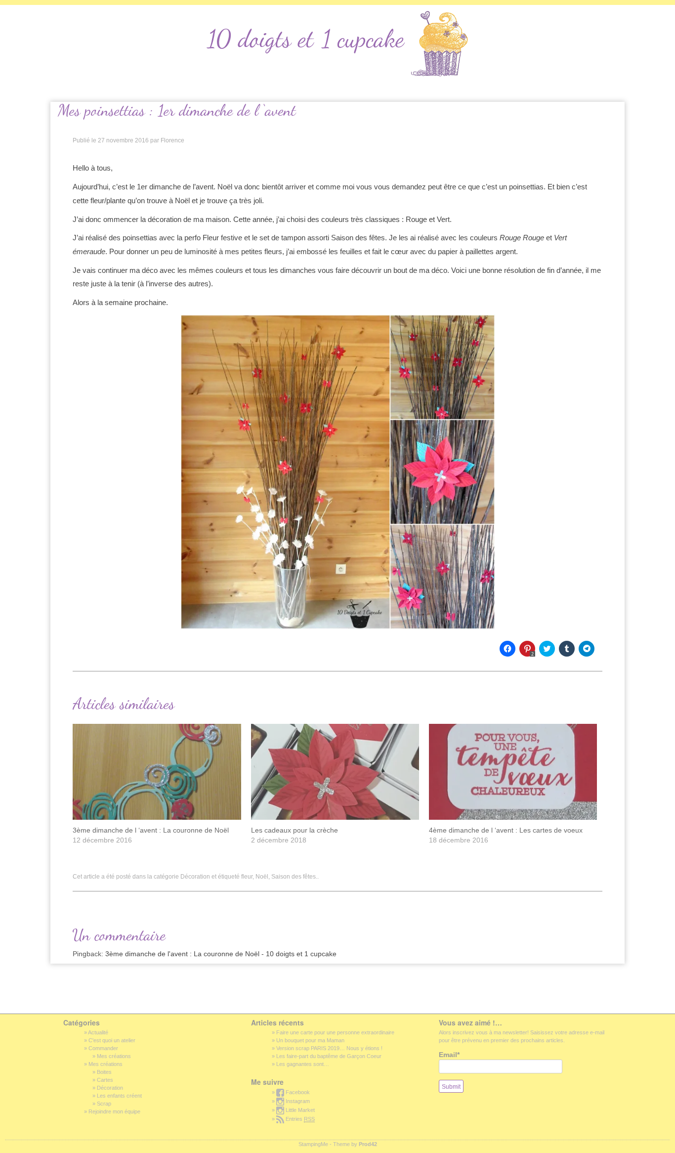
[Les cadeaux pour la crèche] (335, 772)
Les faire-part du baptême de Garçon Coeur (328, 1056)
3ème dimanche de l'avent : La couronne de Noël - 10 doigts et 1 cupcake (221, 954)
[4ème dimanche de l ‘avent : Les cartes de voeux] (513, 772)
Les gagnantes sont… (302, 1064)
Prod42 (368, 1144)
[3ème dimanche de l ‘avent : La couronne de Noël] (157, 772)
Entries (299, 1119)
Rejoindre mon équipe (114, 1111)
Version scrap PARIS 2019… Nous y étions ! (329, 1048)
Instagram (297, 1101)
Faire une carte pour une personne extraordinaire (335, 1032)
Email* (449, 1055)
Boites (104, 1072)
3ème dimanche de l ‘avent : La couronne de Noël (151, 830)
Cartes (105, 1080)
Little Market (299, 1110)
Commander (103, 1048)
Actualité (98, 1032)
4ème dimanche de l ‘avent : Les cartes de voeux (506, 830)
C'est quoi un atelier (111, 1040)
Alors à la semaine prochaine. (120, 302)
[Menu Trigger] (20, 14)
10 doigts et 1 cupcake (305, 38)
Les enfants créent (119, 1096)
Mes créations (114, 1056)
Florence (172, 140)
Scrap (104, 1104)
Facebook (297, 1092)
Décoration (195, 876)
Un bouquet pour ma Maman (310, 1040)
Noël (261, 876)
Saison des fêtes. (294, 876)
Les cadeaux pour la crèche (294, 830)
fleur (247, 876)
